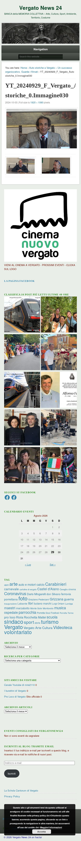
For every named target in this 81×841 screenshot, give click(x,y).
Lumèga (69, 603)
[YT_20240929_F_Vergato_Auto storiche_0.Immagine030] (40, 129)
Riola (19, 617)
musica (60, 607)
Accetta (41, 831)
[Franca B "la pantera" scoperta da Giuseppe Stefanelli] (22, 465)
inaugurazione (10, 603)
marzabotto (23, 608)
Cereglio (64, 589)
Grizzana (56, 598)
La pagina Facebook (19, 281)
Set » (53, 564)
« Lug (28, 564)
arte (13, 583)
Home (24, 67)
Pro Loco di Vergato (15, 696)
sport (29, 622)
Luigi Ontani (58, 603)
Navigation (41, 49)
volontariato (18, 632)
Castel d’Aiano (48, 588)
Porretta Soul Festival (48, 612)
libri (30, 603)
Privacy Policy (12, 796)
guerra (69, 599)
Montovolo (48, 608)
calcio (40, 584)
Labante (22, 603)
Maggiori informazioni (51, 827)
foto (23, 598)
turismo (50, 621)
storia (37, 622)
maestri (9, 607)
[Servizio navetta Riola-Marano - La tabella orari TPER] (22, 315)
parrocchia (27, 612)
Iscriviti (12, 773)
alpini (6, 584)
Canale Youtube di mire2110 (19, 685)
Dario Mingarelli (36, 594)
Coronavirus (15, 593)
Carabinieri (55, 584)
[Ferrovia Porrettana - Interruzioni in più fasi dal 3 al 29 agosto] (22, 390)
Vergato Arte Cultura (38, 627)
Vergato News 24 (40, 7)
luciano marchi (42, 603)
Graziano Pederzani (38, 599)
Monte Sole (36, 608)
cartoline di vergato (28, 589)
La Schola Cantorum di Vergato (21, 790)
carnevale (11, 588)
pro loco (9, 617)
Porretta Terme (66, 612)
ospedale (11, 612)
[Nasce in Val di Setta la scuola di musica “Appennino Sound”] (59, 427)
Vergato (13, 627)
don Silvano (53, 594)
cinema (72, 589)
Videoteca (62, 627)
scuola (52, 617)
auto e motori (27, 584)
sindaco (13, 621)
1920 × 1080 (36, 102)
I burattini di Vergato (15, 690)
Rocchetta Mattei (35, 617)
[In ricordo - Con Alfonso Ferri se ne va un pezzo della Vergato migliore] (59, 390)
